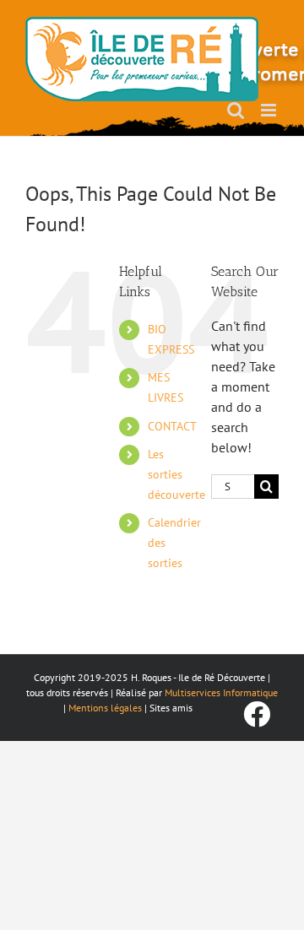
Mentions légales (105, 707)
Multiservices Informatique (221, 692)
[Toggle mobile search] (235, 110)
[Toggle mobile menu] (270, 110)
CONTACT (172, 426)
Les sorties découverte (176, 474)
